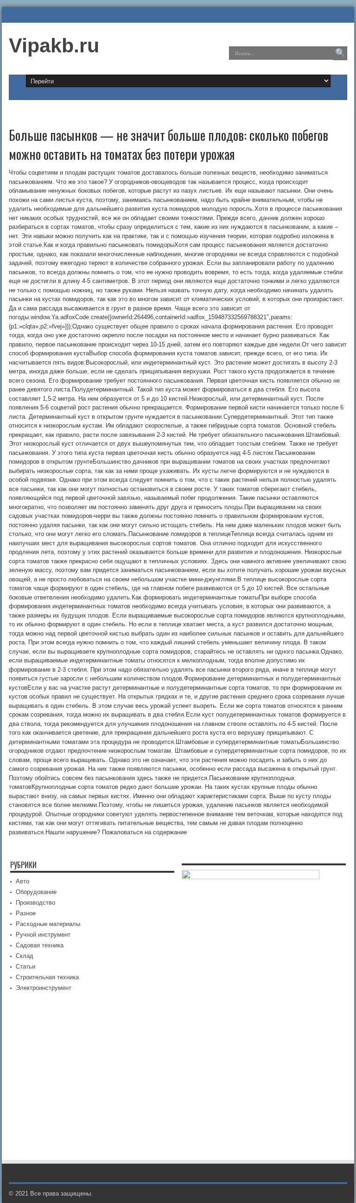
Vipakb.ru (54, 45)
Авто (22, 881)
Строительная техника (47, 977)
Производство (35, 902)
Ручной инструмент (43, 934)
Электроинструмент (43, 987)
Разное (26, 913)
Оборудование (36, 891)
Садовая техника (40, 945)
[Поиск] (340, 53)
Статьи (25, 966)
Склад (24, 955)
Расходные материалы (48, 923)
